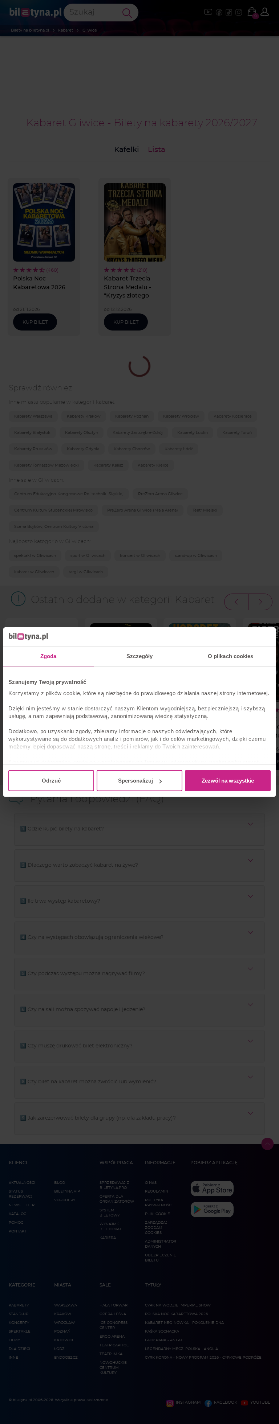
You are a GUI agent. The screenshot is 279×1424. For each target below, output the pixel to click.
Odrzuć (51, 780)
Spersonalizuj (135, 780)
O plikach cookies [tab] (231, 656)
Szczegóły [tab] (139, 656)
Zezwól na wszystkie (228, 780)
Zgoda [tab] (48, 656)
